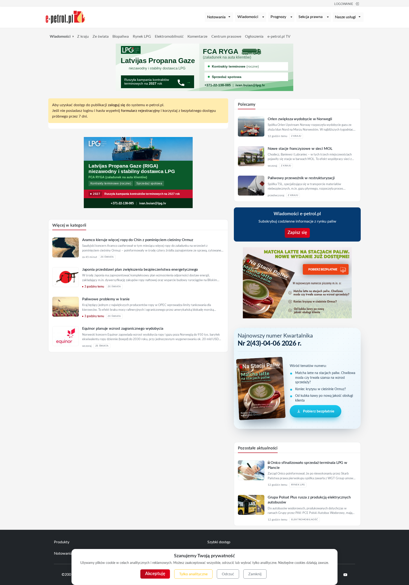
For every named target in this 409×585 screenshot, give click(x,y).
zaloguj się (116, 105)
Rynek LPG (142, 36)
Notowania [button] (216, 17)
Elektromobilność (169, 36)
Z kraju (83, 36)
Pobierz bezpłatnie (318, 411)
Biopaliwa (120, 36)
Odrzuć (228, 574)
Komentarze (197, 36)
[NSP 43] (297, 282)
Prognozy (278, 17)
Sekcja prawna (310, 17)
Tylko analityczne (193, 574)
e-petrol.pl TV (278, 36)
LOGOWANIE (343, 4)
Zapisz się (297, 232)
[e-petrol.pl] (65, 17)
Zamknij (255, 574)
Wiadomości (247, 17)
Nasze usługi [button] (345, 17)
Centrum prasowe (226, 36)
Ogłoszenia (254, 36)
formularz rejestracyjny (140, 111)
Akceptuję (155, 573)
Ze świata (101, 36)
